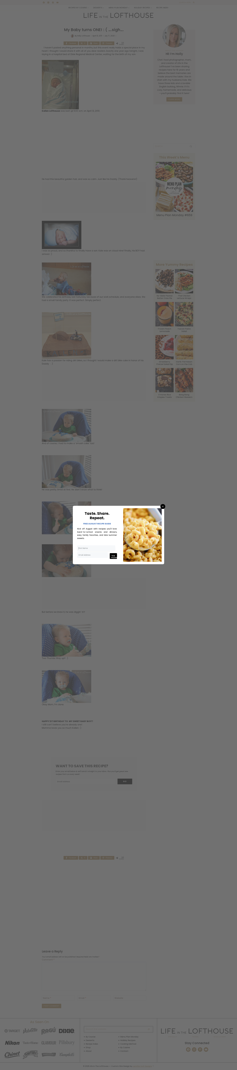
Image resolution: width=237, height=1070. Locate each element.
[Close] (162, 506)
